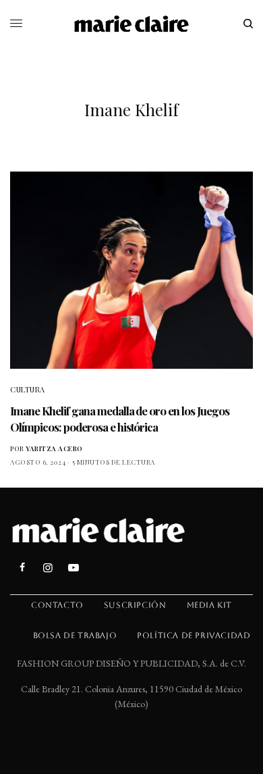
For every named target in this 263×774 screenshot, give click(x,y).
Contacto (57, 605)
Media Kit (209, 605)
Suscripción (135, 605)
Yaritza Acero (54, 448)
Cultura (27, 389)
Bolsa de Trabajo (75, 635)
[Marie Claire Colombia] (132, 24)
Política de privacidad (193, 635)
